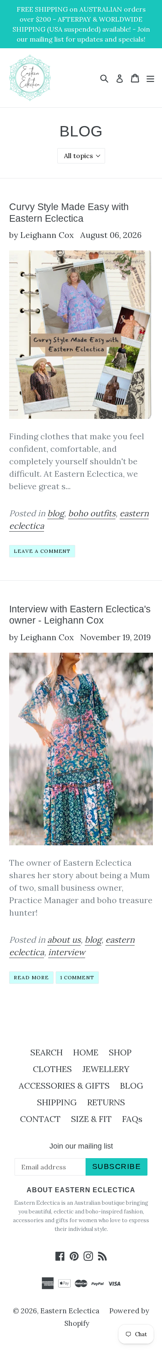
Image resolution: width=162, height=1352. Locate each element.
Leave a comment (42, 551)
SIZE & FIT (91, 1119)
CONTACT (40, 1119)
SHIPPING (57, 1102)
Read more (31, 977)
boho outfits (91, 513)
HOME (85, 1052)
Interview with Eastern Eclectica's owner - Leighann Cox (80, 615)
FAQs (132, 1119)
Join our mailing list (81, 1146)
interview (66, 952)
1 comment (77, 977)
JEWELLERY (105, 1069)
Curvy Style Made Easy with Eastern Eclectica (69, 212)
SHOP (120, 1052)
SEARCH (46, 1052)
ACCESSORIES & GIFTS (64, 1085)
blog (55, 513)
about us (64, 939)
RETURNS (106, 1102)
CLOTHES (52, 1069)
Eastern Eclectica (69, 1310)
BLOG (131, 1085)
